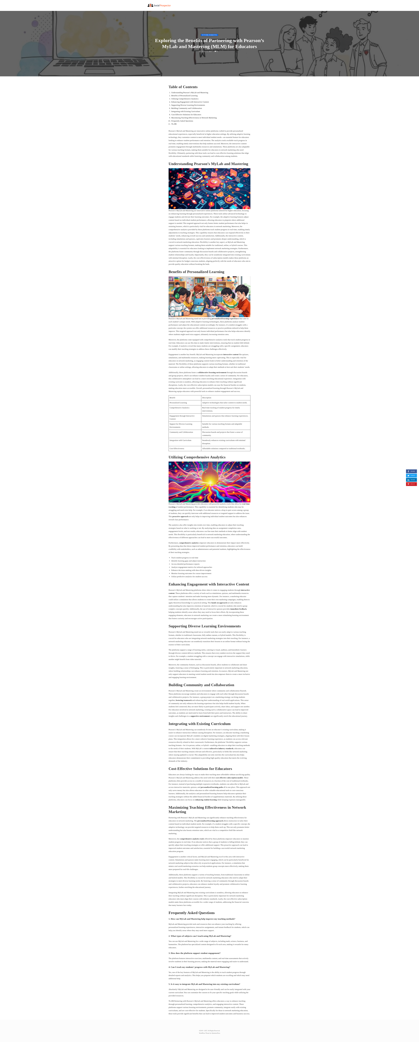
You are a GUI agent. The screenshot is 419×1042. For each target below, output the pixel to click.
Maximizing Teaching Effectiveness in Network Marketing (194, 118)
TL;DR (174, 124)
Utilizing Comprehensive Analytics (184, 99)
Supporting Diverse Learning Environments (188, 105)
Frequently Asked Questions (182, 121)
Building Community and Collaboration (186, 108)
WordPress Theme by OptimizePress (209, 1033)
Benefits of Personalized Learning (184, 96)
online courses (211, 635)
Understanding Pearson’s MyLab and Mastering (189, 93)
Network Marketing (209, 35)
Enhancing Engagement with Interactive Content (190, 102)
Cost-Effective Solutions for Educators (186, 115)
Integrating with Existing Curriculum (185, 111)
